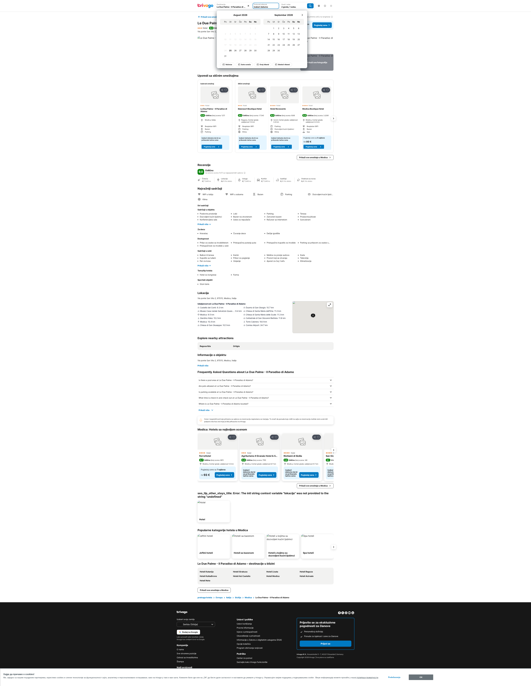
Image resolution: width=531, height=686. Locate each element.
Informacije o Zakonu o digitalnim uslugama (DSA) (259, 640)
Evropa (219, 597)
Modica (248, 597)
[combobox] (233, 5)
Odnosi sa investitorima (187, 657)
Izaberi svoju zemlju (186, 619)
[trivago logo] (205, 6)
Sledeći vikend (284, 64)
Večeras (228, 64)
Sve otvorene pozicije (186, 653)
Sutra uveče (246, 64)
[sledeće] (302, 15)
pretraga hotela (205, 597)
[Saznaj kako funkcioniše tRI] (244, 173)
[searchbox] (233, 6)
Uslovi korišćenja (244, 624)
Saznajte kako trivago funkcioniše (252, 662)
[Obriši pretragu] (248, 5)
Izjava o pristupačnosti (247, 632)
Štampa (180, 661)
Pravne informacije (245, 628)
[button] (234, 6)
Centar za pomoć (244, 658)
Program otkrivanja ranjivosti (250, 648)
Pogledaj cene (320, 25)
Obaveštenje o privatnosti (248, 636)
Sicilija (238, 597)
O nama (180, 649)
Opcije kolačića (244, 644)
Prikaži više (203, 224)
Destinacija (221, 4)
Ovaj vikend (264, 64)
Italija (228, 597)
